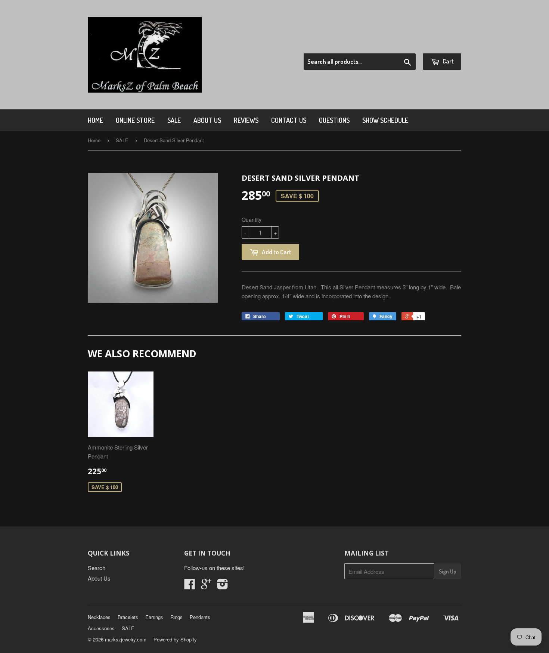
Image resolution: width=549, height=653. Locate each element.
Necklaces (99, 617)
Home (95, 120)
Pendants (200, 617)
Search (96, 568)
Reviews (246, 120)
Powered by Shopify (175, 639)
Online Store (135, 120)
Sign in (399, 44)
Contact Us (288, 120)
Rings (176, 617)
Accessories (101, 628)
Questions (334, 120)
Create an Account (440, 44)
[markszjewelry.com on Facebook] (189, 586)
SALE (174, 120)
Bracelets (128, 617)
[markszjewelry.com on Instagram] (222, 586)
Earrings (154, 617)
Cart (447, 61)
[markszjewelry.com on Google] (206, 586)
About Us (207, 120)
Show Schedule (385, 120)
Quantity (251, 219)
